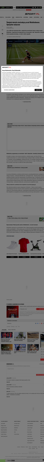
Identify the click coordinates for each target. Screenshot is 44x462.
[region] (22, 79)
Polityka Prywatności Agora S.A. (15, 87)
